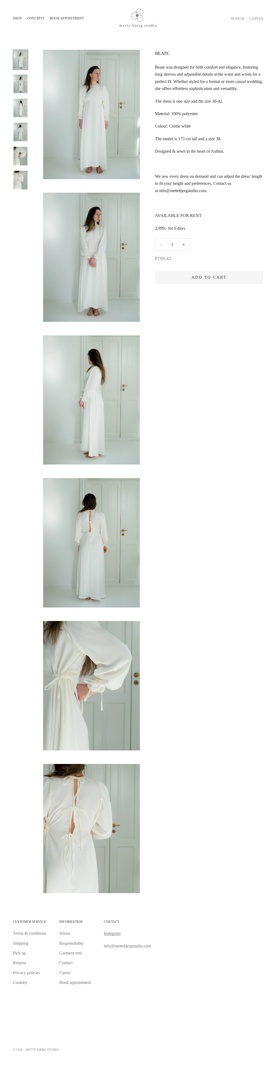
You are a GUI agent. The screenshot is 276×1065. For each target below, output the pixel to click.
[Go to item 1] (20, 59)
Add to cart (209, 277)
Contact (66, 962)
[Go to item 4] (20, 132)
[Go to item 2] (20, 84)
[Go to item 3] (20, 108)
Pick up (19, 953)
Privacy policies (26, 972)
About (64, 933)
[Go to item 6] (20, 180)
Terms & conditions (29, 933)
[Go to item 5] (20, 156)
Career (65, 972)
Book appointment (67, 18)
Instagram (112, 933)
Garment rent (70, 953)
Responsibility (71, 943)
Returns (19, 962)
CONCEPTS (35, 18)
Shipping (20, 943)
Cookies (20, 982)
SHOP (17, 18)
